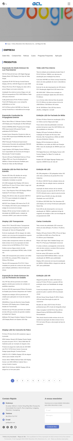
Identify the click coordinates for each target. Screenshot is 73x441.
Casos (33, 56)
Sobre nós (6, 56)
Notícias (26, 56)
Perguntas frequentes (45, 56)
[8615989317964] (15, 427)
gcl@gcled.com (10, 422)
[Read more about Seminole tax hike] (54, 380)
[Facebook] (7, 427)
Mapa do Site (22, 436)
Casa (8, 44)
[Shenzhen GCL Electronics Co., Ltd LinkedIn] (11, 427)
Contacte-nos (16, 56)
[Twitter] (3, 427)
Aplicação (58, 56)
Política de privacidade (9, 436)
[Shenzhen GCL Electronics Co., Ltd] (37, 3)
